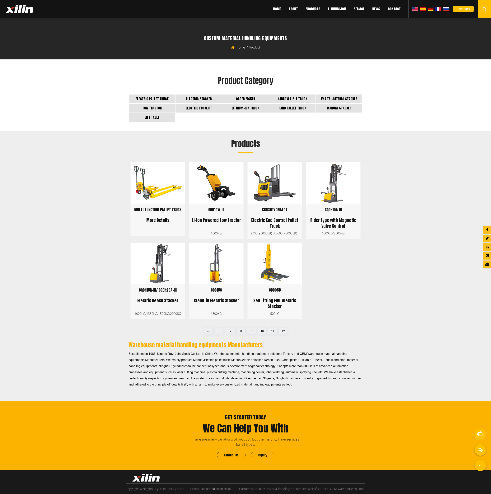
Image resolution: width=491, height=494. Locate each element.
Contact (394, 9)
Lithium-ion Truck (245, 108)
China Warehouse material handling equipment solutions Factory (249, 353)
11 (272, 331)
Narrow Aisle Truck (292, 98)
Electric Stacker (199, 98)
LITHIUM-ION (337, 9)
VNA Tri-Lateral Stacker (339, 98)
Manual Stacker (339, 108)
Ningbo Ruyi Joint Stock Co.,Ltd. (179, 353)
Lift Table (152, 117)
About (293, 9)
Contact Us (231, 455)
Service (359, 9)
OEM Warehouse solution (347, 489)
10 (262, 331)
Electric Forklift (199, 108)
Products (313, 9)
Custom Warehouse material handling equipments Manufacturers (283, 489)
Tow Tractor (152, 108)
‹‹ (208, 331)
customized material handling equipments (253, 384)
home (240, 47)
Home (277, 9)
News (376, 9)
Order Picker (245, 98)
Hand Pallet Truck (292, 108)
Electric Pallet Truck (152, 98)
